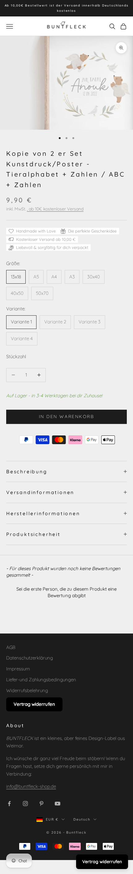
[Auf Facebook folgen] (9, 803)
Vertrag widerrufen (34, 704)
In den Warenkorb (66, 416)
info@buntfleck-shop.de (31, 786)
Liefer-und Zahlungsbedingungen (41, 680)
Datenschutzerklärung (29, 658)
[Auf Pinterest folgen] (41, 803)
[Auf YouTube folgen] (57, 803)
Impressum (18, 669)
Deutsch (81, 819)
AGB (10, 647)
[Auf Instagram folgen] (25, 803)
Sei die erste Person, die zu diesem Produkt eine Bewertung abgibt (66, 592)
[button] (66, 591)
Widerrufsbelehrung (27, 690)
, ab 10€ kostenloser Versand (55, 209)
